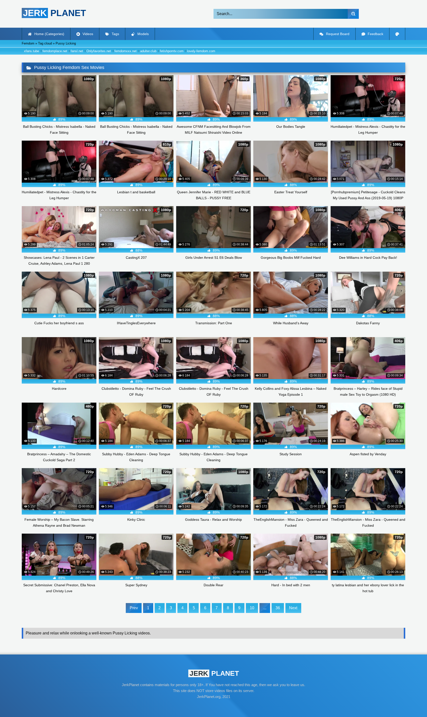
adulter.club (148, 51)
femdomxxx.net (125, 51)
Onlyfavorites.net (98, 51)
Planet (54, 13)
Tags (115, 34)
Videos (87, 34)
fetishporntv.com (172, 51)
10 (252, 608)
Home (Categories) (48, 34)
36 (278, 608)
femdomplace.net (55, 51)
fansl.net (77, 51)
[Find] (353, 14)
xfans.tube (31, 51)
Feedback (375, 34)
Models (142, 34)
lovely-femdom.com (201, 51)
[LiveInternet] (213, 706)
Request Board (337, 34)
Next (293, 608)
